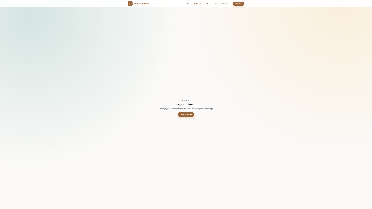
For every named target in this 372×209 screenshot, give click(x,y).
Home (189, 4)
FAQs (215, 4)
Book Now (238, 4)
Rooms (206, 4)
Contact (223, 4)
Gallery (197, 4)
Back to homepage (186, 114)
